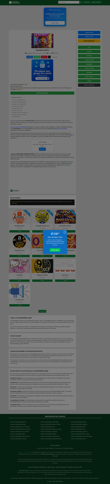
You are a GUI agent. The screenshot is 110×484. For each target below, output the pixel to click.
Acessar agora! (55, 250)
